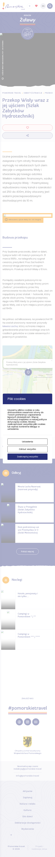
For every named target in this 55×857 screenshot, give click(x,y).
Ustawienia (27, 441)
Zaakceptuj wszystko (27, 456)
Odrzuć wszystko (27, 449)
